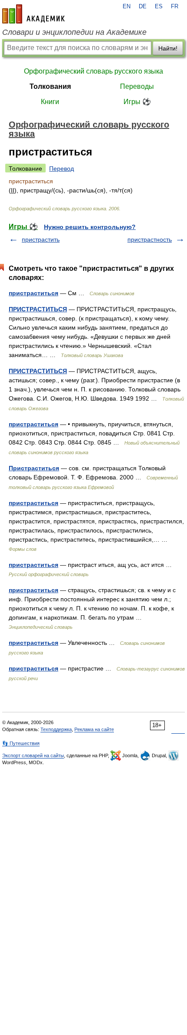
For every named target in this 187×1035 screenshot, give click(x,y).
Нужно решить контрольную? (90, 226)
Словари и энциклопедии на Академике (74, 32)
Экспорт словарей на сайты (33, 755)
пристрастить (41, 239)
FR (174, 6)
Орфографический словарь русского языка (93, 71)
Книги (50, 101)
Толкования (50, 86)
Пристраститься (34, 468)
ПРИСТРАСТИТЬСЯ (38, 309)
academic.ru (33, 14)
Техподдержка (56, 729)
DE (143, 6)
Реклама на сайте (94, 729)
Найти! (167, 48)
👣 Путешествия (21, 743)
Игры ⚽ (137, 101)
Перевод (61, 168)
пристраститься (33, 293)
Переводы (137, 86)
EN (126, 6)
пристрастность (149, 239)
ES (159, 6)
